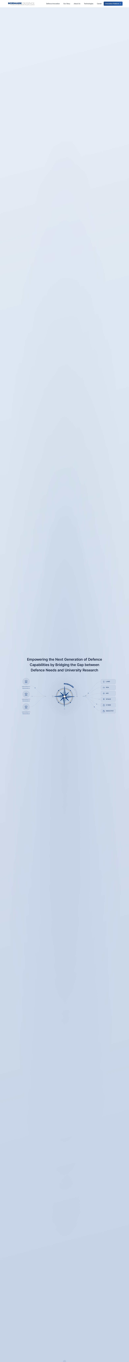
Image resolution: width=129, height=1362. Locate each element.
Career (99, 4)
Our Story (66, 4)
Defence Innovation (53, 4)
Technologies (88, 4)
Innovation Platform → (113, 4)
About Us (77, 4)
